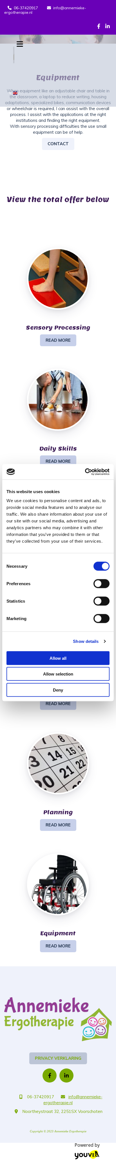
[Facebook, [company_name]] (99, 26)
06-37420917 (26, 7)
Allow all (58, 658)
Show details (86, 641)
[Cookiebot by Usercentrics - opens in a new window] (85, 471)
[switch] (101, 583)
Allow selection (58, 674)
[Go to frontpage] (58, 1019)
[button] (58, 144)
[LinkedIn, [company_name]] (107, 26)
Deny (58, 689)
